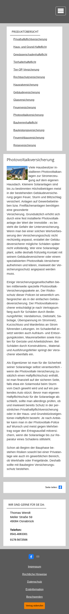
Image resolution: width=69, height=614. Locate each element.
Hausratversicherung (25, 84)
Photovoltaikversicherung (28, 115)
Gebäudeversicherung (26, 92)
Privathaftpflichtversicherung (30, 39)
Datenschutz (34, 581)
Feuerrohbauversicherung (28, 137)
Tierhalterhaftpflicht (24, 62)
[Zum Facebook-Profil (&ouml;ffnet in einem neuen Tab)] (31, 556)
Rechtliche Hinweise (34, 574)
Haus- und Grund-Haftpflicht (30, 46)
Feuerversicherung (24, 107)
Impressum (34, 566)
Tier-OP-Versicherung (26, 69)
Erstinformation (35, 589)
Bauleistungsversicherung (28, 130)
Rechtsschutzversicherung (29, 77)
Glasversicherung (23, 99)
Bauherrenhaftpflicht (25, 122)
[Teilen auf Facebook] (60, 487)
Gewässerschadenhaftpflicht (30, 54)
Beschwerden (34, 596)
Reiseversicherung (24, 145)
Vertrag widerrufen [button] (34, 605)
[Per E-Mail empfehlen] (37, 556)
